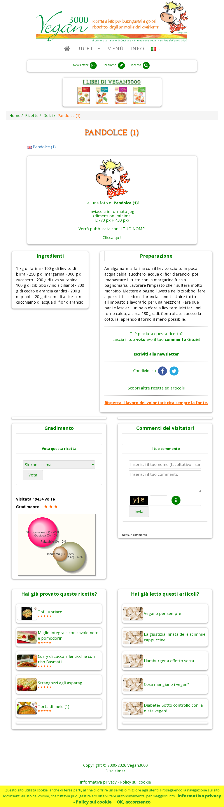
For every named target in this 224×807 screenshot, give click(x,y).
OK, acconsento (134, 802)
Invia (139, 511)
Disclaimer (115, 770)
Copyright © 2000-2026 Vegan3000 (115, 765)
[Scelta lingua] (155, 48)
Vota (32, 475)
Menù (115, 48)
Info (138, 48)
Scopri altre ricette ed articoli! (156, 388)
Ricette (89, 48)
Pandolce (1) (44, 146)
